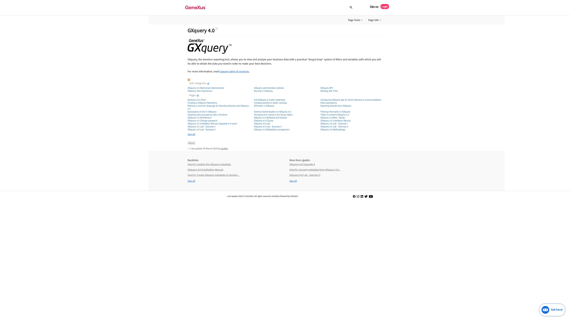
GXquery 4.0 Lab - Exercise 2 (201, 126)
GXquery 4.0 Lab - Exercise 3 (268, 126)
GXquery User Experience (200, 90)
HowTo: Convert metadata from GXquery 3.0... (314, 169)
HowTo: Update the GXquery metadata (209, 164)
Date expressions (328, 102)
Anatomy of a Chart (197, 99)
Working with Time (329, 90)
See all (191, 134)
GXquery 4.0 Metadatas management (271, 129)
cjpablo (224, 148)
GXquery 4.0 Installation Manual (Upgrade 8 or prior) (212, 123)
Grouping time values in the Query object (273, 114)
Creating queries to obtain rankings (270, 102)
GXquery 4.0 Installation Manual (335, 120)
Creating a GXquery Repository (202, 102)
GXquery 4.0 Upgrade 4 (302, 164)
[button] (355, 20)
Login (385, 6)
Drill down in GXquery (264, 105)
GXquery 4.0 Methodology (332, 129)
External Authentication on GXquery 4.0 (272, 111)
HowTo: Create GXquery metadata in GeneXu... (213, 175)
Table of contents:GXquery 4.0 (334, 114)
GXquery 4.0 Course (263, 120)
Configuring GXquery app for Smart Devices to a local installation (350, 99)
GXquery (191, 143)
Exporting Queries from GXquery (335, 105)
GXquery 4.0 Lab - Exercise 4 (334, 126)
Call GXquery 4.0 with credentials (269, 99)
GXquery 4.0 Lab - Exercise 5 (201, 129)
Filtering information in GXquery (335, 111)
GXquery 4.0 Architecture (199, 117)
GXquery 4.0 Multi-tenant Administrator (206, 87)
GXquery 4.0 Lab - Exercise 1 (334, 123)
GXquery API (326, 87)
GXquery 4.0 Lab (262, 123)
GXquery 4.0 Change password (202, 120)
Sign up (374, 6)
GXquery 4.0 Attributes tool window (270, 117)
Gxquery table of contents (234, 71)
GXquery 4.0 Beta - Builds (332, 117)
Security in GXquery (263, 90)
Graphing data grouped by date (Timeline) (207, 114)
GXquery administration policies (269, 87)
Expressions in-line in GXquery (202, 111)
